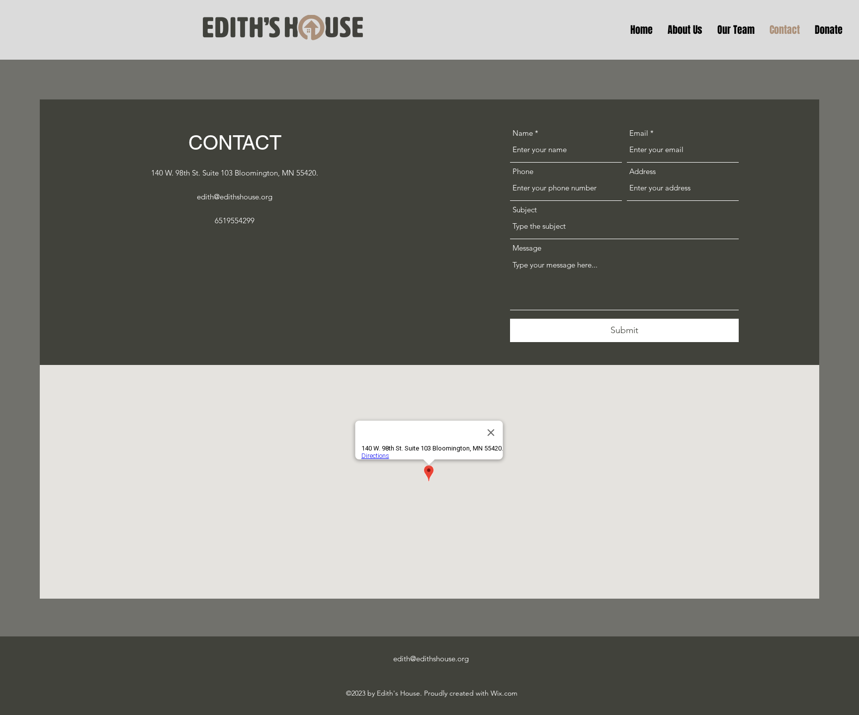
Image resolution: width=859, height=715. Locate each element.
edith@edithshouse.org (234, 196)
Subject (525, 209)
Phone (523, 171)
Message (527, 248)
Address (642, 171)
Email (638, 133)
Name (523, 133)
